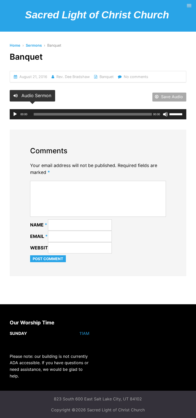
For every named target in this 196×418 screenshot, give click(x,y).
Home (15, 45)
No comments (136, 76)
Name (38, 224)
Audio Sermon (35, 95)
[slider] (176, 113)
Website (40, 247)
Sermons (34, 45)
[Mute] (165, 114)
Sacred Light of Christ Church (97, 14)
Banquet (107, 76)
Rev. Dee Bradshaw (73, 76)
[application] (98, 114)
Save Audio (171, 96)
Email (39, 236)
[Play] (15, 114)
